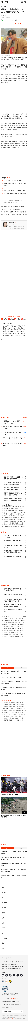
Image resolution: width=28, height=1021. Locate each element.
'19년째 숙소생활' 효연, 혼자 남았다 (12, 556)
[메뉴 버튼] (25, 2)
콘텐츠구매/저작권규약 (16, 1004)
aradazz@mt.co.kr (13, 224)
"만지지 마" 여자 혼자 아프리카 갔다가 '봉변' (15, 193)
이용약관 (17, 1001)
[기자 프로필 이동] (5, 224)
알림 (3, 948)
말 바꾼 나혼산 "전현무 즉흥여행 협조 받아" (14, 191)
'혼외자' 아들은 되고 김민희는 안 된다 (13, 541)
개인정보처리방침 (14, 998)
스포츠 (3, 928)
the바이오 (4, 903)
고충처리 (3, 1007)
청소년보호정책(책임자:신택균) (8, 1001)
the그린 (4, 908)
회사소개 (3, 998)
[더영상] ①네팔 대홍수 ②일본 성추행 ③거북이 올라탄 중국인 (13, 816)
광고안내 (3, 1004)
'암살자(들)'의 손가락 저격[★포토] (10, 794)
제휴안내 (8, 1004)
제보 (3, 943)
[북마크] (24, 23)
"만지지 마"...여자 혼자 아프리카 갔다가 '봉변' (12, 677)
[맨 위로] (24, 1014)
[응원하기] (15, 223)
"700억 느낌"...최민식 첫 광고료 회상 (13, 180)
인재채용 (8, 998)
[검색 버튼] (22, 2)
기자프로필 (4, 938)
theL (3, 898)
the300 (4, 893)
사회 (5, 6)
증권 (3, 888)
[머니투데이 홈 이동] (6, 958)
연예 (3, 923)
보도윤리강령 (9, 1007)
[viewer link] (24, 51)
